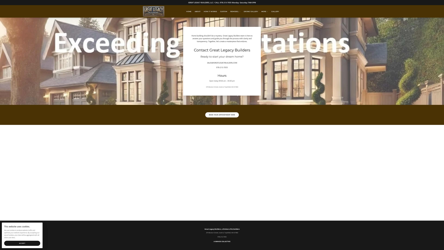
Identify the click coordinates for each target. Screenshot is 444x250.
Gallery (275, 11)
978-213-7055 (222, 67)
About (198, 11)
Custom (223, 11)
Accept (22, 243)
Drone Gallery (251, 11)
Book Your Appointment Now (222, 115)
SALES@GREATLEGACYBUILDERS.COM (222, 63)
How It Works (210, 11)
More (263, 11)
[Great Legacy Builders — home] (153, 11)
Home (188, 11)
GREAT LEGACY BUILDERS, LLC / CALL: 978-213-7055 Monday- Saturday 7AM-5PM (222, 2)
